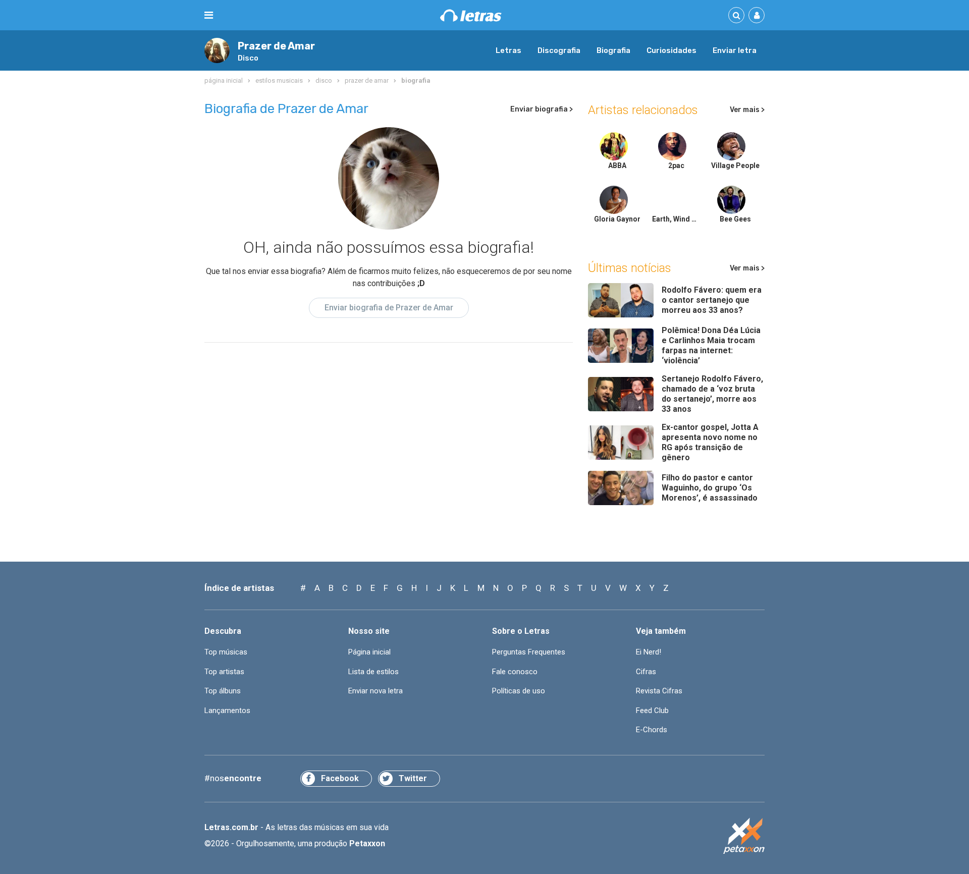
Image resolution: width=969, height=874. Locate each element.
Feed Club (652, 710)
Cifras (646, 671)
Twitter (413, 778)
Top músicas (225, 652)
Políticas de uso (518, 690)
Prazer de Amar (276, 46)
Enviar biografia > (541, 109)
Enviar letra (735, 50)
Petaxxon (367, 843)
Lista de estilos (373, 671)
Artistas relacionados (643, 110)
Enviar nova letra (375, 690)
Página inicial (369, 652)
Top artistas (224, 671)
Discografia (558, 50)
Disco (248, 58)
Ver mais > (747, 109)
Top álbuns (222, 690)
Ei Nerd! (648, 652)
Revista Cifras (659, 690)
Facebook (340, 778)
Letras (508, 50)
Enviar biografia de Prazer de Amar (389, 307)
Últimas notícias (629, 268)
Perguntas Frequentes (528, 652)
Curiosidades (671, 50)
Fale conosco (514, 671)
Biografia (613, 50)
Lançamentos (227, 710)
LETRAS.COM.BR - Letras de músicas (471, 15)
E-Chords (651, 729)
